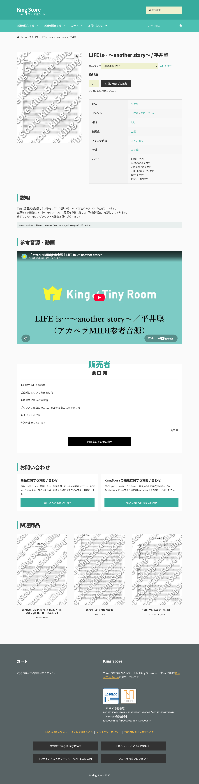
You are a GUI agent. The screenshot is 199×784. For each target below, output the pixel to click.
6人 (133, 122)
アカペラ (33, 37)
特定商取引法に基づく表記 (139, 732)
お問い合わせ (95, 25)
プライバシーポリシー (108, 732)
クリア (168, 66)
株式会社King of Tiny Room (65, 746)
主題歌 (135, 149)
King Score (29, 9)
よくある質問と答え (82, 732)
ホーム (24, 37)
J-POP (134, 113)
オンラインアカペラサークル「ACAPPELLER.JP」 (65, 758)
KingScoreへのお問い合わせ (141, 503)
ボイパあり (137, 140)
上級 (133, 131)
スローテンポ (148, 113)
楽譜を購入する (25, 25)
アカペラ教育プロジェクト (133, 758)
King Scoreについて (56, 732)
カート (74, 25)
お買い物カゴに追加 (116, 83)
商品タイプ (95, 66)
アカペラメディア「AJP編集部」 (133, 746)
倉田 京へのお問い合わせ (58, 503)
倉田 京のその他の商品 (99, 442)
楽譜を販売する (52, 25)
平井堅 (135, 104)
